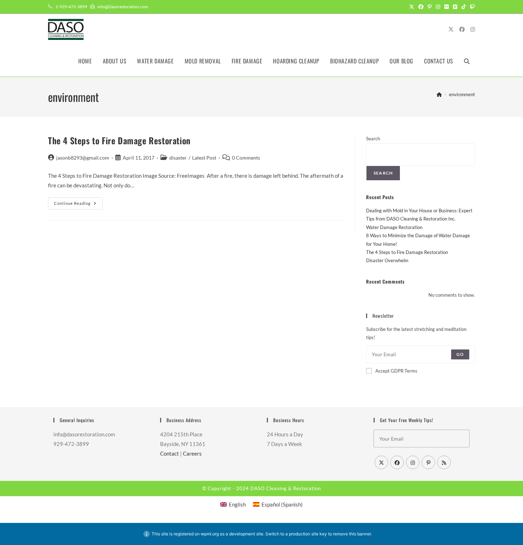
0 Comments (246, 158)
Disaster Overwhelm (387, 260)
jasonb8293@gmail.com (82, 158)
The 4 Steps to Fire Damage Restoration (119, 140)
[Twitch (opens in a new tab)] (471, 6)
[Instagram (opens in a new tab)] (438, 6)
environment (462, 94)
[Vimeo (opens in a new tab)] (455, 6)
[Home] (439, 94)
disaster (178, 158)
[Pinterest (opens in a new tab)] (430, 6)
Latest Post (204, 158)
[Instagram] (412, 462)
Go (460, 354)
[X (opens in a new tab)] (411, 6)
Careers (192, 453)
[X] (381, 462)
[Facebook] (397, 462)
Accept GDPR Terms (396, 371)
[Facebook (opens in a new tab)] (421, 6)
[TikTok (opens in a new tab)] (463, 6)
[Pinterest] (428, 462)
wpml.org (210, 533)
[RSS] (444, 462)
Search (373, 138)
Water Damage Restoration (394, 227)
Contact (169, 453)
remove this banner (352, 533)
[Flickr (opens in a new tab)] (446, 6)
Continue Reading (78, 204)
